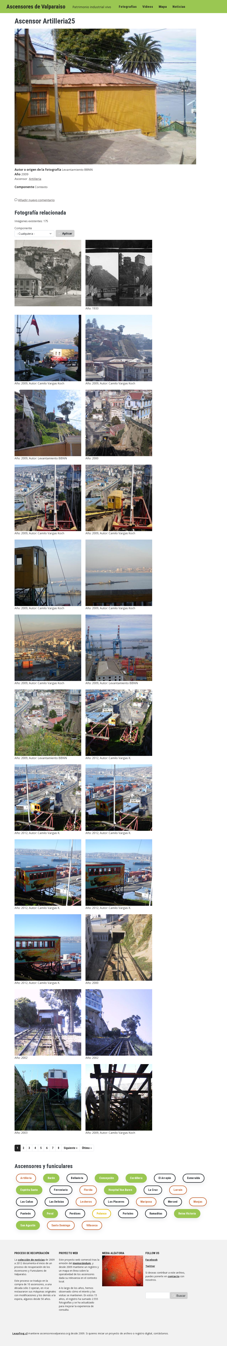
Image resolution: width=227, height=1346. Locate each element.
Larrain (178, 1190)
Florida (88, 1190)
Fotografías (128, 7)
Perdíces (75, 1213)
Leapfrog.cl (19, 1333)
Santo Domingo (60, 1225)
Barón (51, 1178)
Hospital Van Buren (120, 1190)
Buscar (180, 1296)
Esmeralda (193, 1178)
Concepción (106, 1178)
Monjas (197, 1201)
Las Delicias (56, 1201)
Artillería (35, 179)
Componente (23, 228)
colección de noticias (31, 1259)
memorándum (82, 1263)
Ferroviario (61, 1190)
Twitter (150, 1266)
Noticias (179, 7)
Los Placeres (116, 1201)
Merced (172, 1201)
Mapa (163, 7)
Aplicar (67, 234)
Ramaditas (156, 1213)
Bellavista (77, 1178)
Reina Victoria (187, 1213)
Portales (128, 1213)
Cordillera (136, 1178)
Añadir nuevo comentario (36, 200)
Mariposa (146, 1201)
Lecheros (86, 1201)
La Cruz (153, 1190)
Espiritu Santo (29, 1190)
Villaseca (92, 1225)
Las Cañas (26, 1201)
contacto (173, 1276)
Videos (147, 7)
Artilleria (26, 1178)
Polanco (102, 1213)
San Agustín (27, 1225)
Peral (50, 1213)
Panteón (25, 1213)
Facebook (151, 1259)
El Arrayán (165, 1178)
